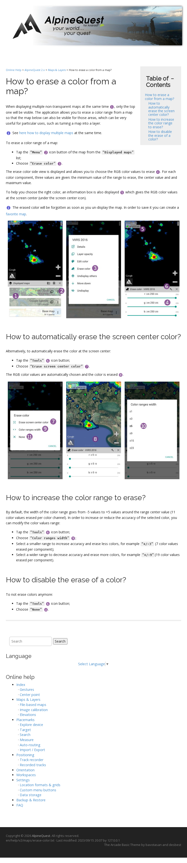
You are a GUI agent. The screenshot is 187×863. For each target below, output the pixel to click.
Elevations (28, 714)
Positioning (25, 755)
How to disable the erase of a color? (160, 135)
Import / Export (32, 749)
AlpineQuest (41, 835)
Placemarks (25, 719)
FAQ (19, 805)
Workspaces (26, 775)
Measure (27, 739)
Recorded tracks (33, 765)
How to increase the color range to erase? (161, 123)
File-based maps (33, 704)
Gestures (27, 689)
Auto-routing (30, 745)
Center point (30, 694)
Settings (23, 780)
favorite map (16, 214)
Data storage (30, 795)
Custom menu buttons (38, 790)
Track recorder (31, 759)
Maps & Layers (57, 70)
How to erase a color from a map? (159, 96)
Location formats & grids (40, 785)
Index (20, 684)
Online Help (13, 70)
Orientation (25, 770)
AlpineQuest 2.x (35, 70)
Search (60, 641)
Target (25, 729)
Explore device (31, 724)
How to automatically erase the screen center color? (161, 109)
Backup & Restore (31, 800)
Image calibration (34, 709)
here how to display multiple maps (46, 132)
